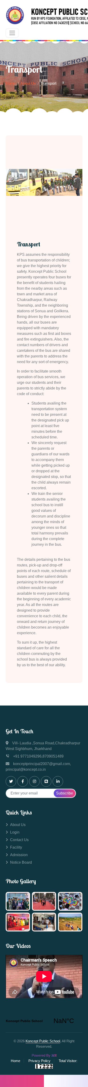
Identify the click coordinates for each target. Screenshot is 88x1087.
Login (14, 832)
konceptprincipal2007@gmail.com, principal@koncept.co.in (38, 766)
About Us (28, 83)
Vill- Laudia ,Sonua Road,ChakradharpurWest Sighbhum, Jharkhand (43, 746)
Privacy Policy (39, 1061)
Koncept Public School (43, 1041)
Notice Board (21, 862)
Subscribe (64, 793)
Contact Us (19, 840)
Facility (16, 847)
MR (54, 1055)
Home (11, 83)
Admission (19, 855)
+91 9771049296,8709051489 (38, 756)
